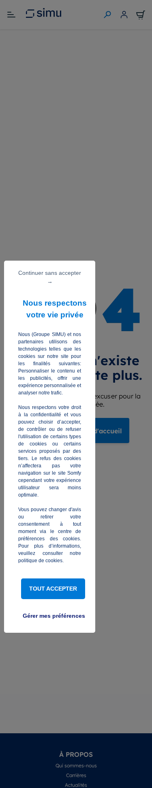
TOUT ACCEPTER (53, 588)
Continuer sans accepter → (49, 277)
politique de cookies (40, 560)
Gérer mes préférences (54, 615)
